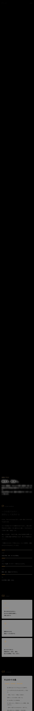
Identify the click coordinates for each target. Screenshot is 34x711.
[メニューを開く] (31, 3)
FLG (4, 3)
